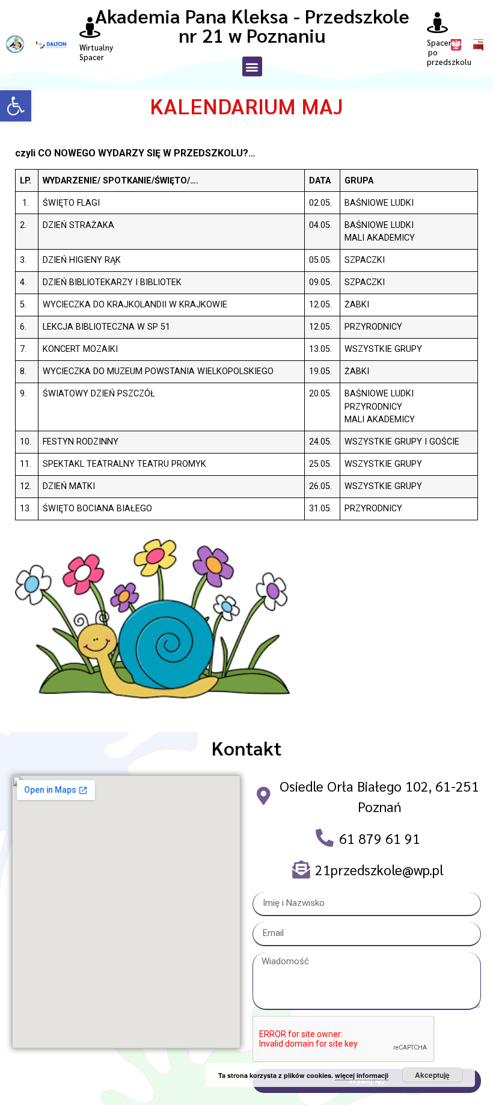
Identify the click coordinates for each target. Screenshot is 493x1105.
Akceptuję (432, 1075)
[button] (15, 106)
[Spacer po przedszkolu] (437, 22)
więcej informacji (361, 1075)
